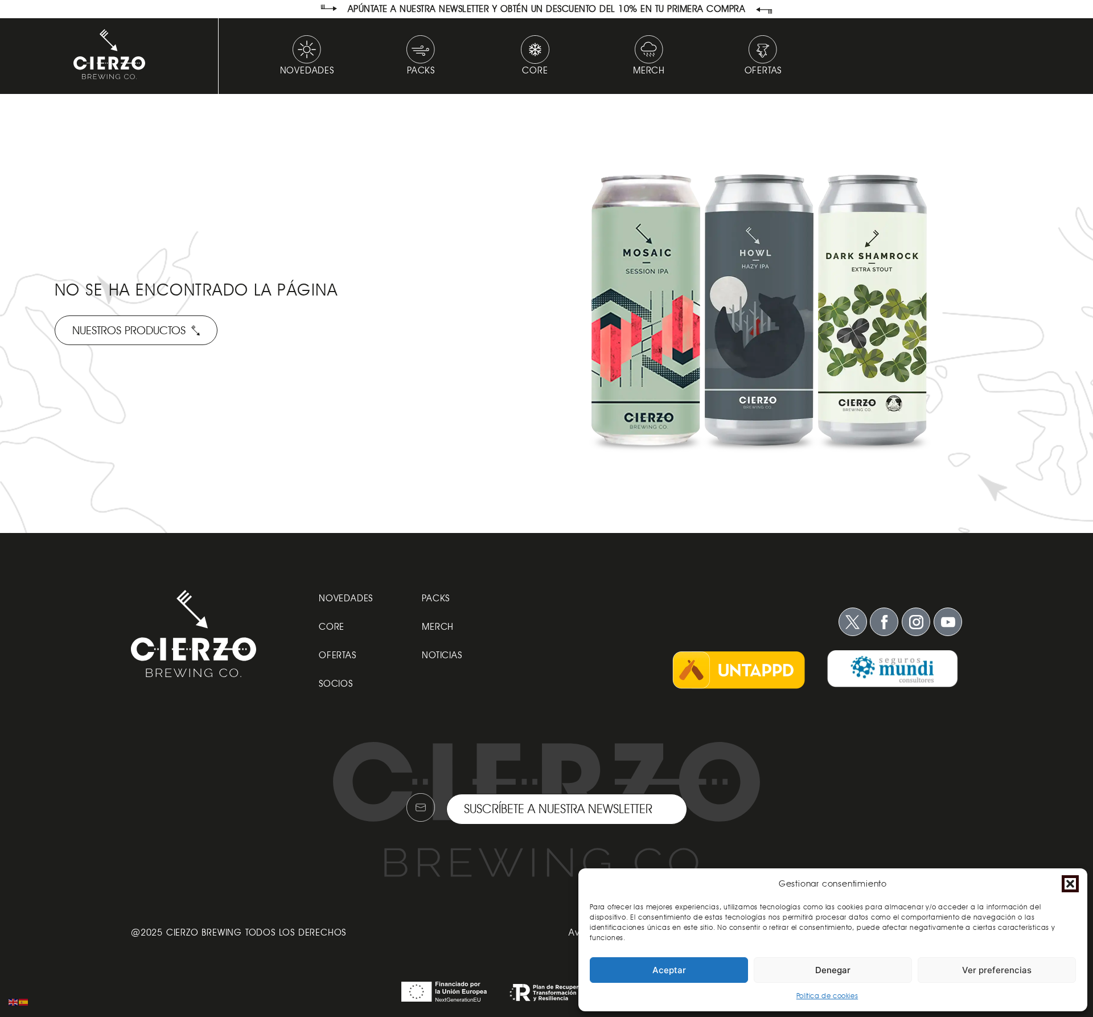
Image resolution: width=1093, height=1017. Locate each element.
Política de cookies (827, 995)
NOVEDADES (346, 598)
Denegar (832, 970)
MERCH (438, 626)
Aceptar (669, 970)
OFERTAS (337, 655)
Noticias (442, 655)
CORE (331, 626)
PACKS (436, 598)
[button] (1070, 883)
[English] (14, 1001)
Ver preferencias (997, 970)
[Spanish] (24, 1001)
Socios (336, 683)
